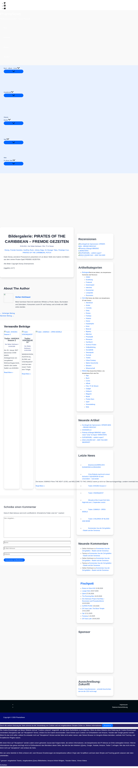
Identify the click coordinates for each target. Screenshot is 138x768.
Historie (88, 318)
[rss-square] (5, 6)
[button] (18, 68)
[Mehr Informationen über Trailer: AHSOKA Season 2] (12, 334)
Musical (88, 329)
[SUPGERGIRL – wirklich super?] (89, 253)
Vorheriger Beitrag (7, 313)
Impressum (124, 705)
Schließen (3, 765)
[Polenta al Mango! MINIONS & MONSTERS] (92, 251)
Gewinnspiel (90, 285)
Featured (89, 282)
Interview (89, 287)
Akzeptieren (107, 725)
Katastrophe (90, 323)
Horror (88, 321)
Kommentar (90, 290)
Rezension (89, 295)
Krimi (87, 326)
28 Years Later (87, 618)
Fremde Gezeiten (16, 250)
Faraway (85, 616)
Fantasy (88, 316)
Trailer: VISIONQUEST (27, 340)
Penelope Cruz (63, 250)
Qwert (84, 593)
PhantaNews (10, 14)
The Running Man (88, 596)
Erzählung (89, 279)
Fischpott (87, 583)
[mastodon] (5, 3)
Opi (83, 613)
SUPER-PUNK (87, 606)
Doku (87, 310)
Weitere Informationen (93, 725)
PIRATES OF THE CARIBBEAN (34, 253)
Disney (7, 250)
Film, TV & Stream (48, 246)
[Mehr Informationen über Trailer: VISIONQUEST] (27, 334)
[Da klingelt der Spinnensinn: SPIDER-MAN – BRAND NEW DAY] (92, 246)
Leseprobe (89, 293)
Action (88, 305)
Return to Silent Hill (88, 588)
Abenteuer (89, 302)
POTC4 (48, 253)
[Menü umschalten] (13, 71)
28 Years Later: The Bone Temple (93, 608)
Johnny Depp (39, 250)
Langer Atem (86, 591)
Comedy (89, 308)
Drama (88, 313)
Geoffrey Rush (28, 250)
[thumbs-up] (5, 9)
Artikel (88, 277)
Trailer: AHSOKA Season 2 (11, 339)
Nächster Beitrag (7, 316)
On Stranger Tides (51, 250)
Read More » (8, 372)
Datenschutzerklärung (120, 707)
